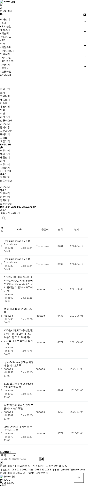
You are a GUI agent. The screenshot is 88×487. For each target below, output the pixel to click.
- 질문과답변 (7, 61)
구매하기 (5, 134)
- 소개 (3, 22)
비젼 (2, 113)
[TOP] (79, 478)
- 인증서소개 (7, 50)
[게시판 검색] (4, 218)
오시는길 (5, 96)
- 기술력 (4, 33)
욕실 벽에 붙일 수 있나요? (18, 308)
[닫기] (1, 463)
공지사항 (5, 127)
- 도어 (3, 40)
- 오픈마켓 (5, 71)
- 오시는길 (5, 26)
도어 (2, 110)
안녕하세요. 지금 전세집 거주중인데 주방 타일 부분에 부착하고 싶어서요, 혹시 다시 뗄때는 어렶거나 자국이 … (18, 284)
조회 (60, 229)
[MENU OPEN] (1, 5)
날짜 (76, 229)
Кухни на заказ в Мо (16, 241)
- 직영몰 (4, 68)
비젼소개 (5, 117)
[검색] (42, 459)
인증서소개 (6, 120)
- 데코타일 (5, 36)
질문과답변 (6, 130)
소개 (2, 92)
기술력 (3, 103)
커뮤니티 (5, 124)
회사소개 (5, 89)
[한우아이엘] (1, 8)
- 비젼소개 (5, 47)
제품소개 (5, 99)
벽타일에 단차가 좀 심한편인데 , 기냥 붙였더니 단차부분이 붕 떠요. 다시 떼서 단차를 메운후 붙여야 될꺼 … (18, 337)
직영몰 (3, 137)
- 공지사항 (5, 57)
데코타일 (5, 106)
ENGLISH (5, 144)
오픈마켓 (5, 141)
